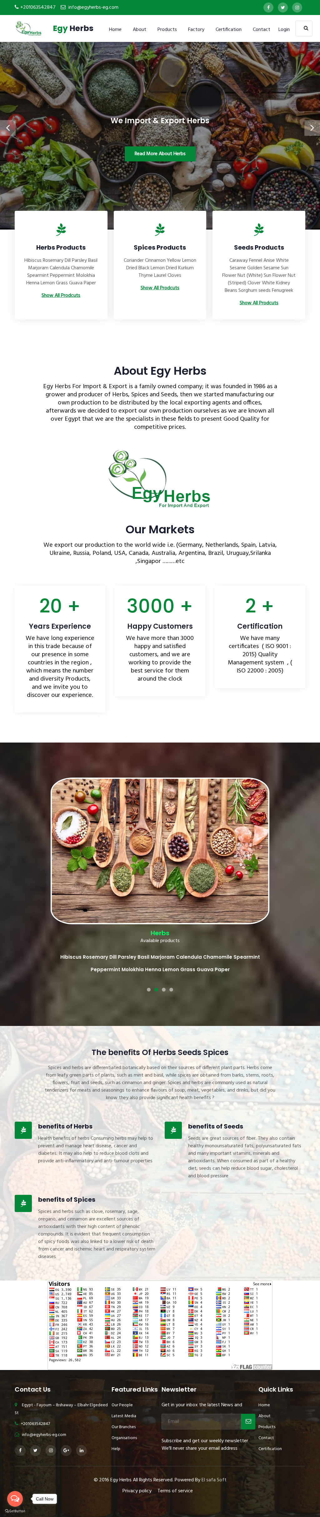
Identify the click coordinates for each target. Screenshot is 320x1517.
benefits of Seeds (215, 1099)
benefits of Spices (66, 1172)
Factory (196, 30)
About (139, 30)
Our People (122, 1378)
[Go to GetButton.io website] (15, 1511)
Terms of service (175, 1464)
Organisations (124, 1411)
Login (284, 30)
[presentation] (8, 128)
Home (115, 30)
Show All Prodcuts (61, 295)
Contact (261, 30)
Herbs (73, 28)
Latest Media (124, 1389)
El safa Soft (214, 1453)
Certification (229, 30)
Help (116, 1422)
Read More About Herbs (160, 154)
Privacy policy (137, 1464)
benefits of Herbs (65, 1099)
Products (167, 30)
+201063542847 (38, 7)
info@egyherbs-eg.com (93, 7)
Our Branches (124, 1400)
